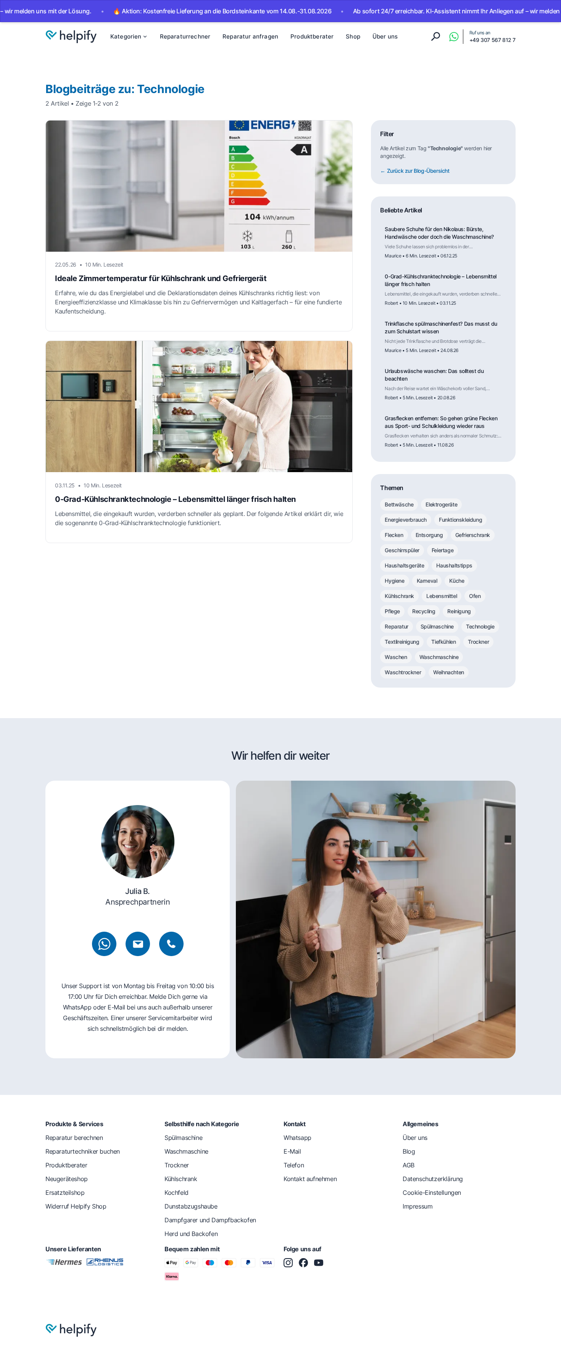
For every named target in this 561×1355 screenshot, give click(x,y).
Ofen (474, 596)
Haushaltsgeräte (404, 565)
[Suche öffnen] (435, 36)
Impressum (417, 1206)
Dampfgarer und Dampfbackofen (210, 1220)
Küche (456, 580)
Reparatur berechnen (74, 1137)
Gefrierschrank (472, 535)
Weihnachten (448, 672)
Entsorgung (429, 535)
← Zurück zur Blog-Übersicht (414, 170)
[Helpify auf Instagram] (288, 1262)
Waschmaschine (439, 657)
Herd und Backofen (191, 1234)
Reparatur (396, 626)
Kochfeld (176, 1192)
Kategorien (126, 36)
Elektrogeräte (441, 504)
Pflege (392, 611)
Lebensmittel (441, 596)
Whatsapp (297, 1137)
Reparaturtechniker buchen (82, 1151)
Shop (353, 36)
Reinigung (459, 611)
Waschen (396, 657)
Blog (409, 1151)
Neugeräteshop (66, 1179)
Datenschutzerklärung (433, 1179)
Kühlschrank (399, 596)
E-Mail (292, 1151)
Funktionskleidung (460, 519)
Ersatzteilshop (64, 1192)
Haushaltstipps (454, 565)
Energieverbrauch (406, 519)
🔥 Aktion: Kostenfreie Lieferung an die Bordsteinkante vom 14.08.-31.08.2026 (191, 11)
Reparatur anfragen (250, 36)
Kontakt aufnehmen (310, 1179)
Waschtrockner (403, 672)
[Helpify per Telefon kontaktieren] (171, 944)
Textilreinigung (402, 641)
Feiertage (442, 550)
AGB (408, 1165)
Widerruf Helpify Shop (75, 1206)
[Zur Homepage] (71, 37)
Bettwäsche (399, 504)
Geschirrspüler (402, 550)
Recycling (423, 611)
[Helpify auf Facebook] (303, 1262)
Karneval (427, 580)
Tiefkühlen (443, 641)
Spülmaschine (437, 626)
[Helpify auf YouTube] (318, 1262)
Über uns (385, 36)
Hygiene (394, 580)
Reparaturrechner (185, 36)
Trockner (478, 641)
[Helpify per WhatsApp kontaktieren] (454, 36)
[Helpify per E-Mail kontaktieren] (138, 944)
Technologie (480, 626)
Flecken (394, 535)
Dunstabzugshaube (191, 1206)
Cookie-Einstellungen (432, 1192)
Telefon (294, 1165)
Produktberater (312, 36)
